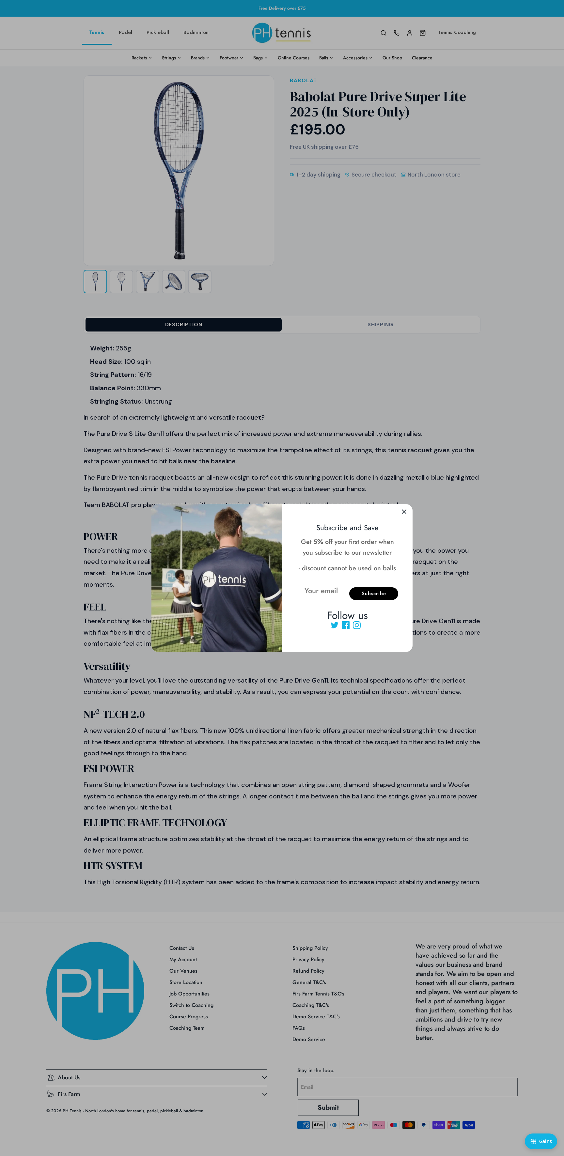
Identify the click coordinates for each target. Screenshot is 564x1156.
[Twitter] (334, 625)
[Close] (404, 512)
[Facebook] (346, 625)
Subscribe (374, 593)
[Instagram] (357, 625)
